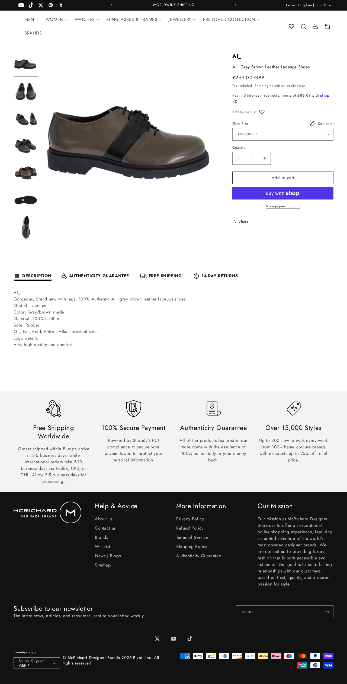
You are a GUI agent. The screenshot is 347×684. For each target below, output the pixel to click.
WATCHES (85, 19)
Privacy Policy (190, 519)
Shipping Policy (191, 546)
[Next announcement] (236, 5)
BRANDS (33, 33)
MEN (29, 19)
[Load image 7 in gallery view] (26, 227)
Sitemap (103, 565)
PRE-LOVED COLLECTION (229, 19)
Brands (101, 537)
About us (104, 519)
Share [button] (244, 221)
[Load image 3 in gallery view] (26, 118)
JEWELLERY (180, 19)
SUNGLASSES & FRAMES (131, 19)
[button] (303, 26)
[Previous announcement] (111, 5)
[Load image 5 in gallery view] (26, 173)
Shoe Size (240, 123)
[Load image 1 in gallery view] (26, 64)
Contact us (105, 528)
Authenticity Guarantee (198, 556)
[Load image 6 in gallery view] (26, 200)
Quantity (238, 147)
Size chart (325, 123)
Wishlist (102, 546)
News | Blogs (108, 556)
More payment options (283, 206)
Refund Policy (190, 528)
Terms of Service (192, 537)
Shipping (262, 85)
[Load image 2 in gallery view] (26, 91)
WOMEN (54, 19)
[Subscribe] (327, 611)
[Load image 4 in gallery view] (26, 146)
